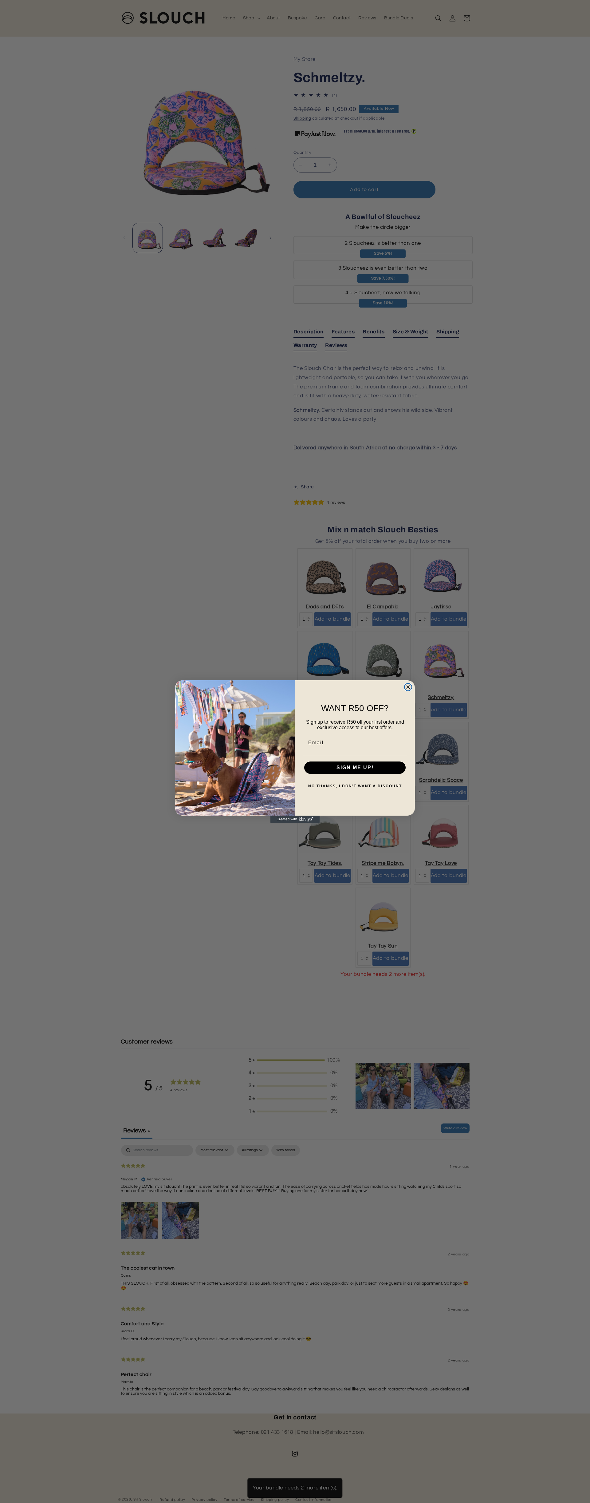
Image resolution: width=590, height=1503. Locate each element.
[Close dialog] (408, 687)
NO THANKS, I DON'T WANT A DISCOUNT (355, 786)
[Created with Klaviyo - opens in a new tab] (295, 819)
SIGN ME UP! (355, 767)
